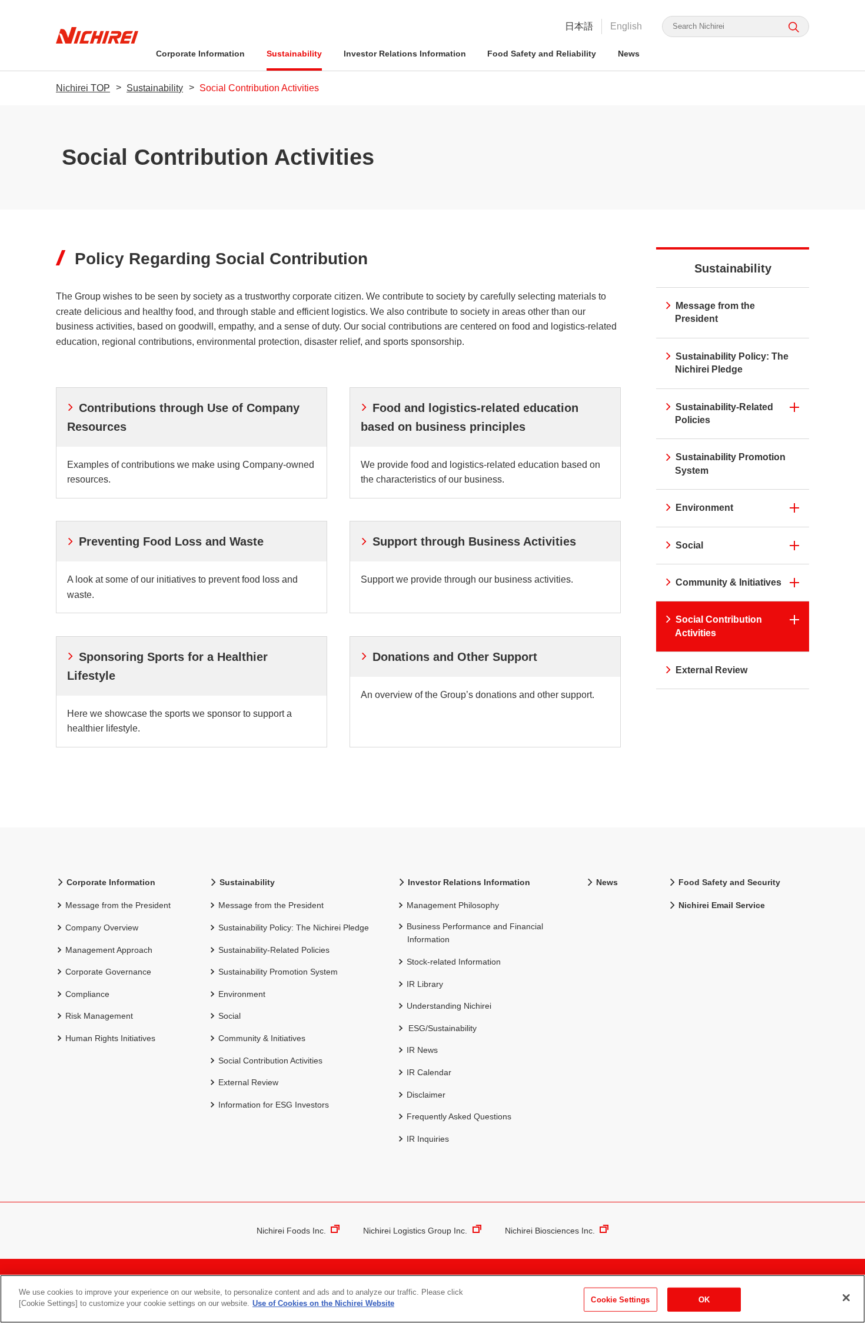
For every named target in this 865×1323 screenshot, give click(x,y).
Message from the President (715, 312)
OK (704, 1299)
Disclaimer (426, 1094)
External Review (711, 670)
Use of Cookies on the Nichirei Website (323, 1303)
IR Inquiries (428, 1139)
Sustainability (294, 53)
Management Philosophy (453, 905)
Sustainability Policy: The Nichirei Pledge (732, 362)
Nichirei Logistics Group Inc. (415, 1230)
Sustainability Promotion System (730, 463)
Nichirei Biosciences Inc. (550, 1230)
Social (689, 545)
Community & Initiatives (728, 582)
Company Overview (101, 927)
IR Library (425, 984)
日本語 (579, 26)
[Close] (846, 1298)
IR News (422, 1050)
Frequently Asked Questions (459, 1116)
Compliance (87, 994)
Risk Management (99, 1015)
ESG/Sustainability (442, 1028)
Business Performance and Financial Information (475, 933)
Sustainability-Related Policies (724, 413)
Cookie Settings (620, 1299)
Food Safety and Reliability (541, 53)
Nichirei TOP (83, 88)
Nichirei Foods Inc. (291, 1230)
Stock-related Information (454, 961)
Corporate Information (200, 53)
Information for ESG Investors (273, 1104)
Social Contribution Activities (718, 625)
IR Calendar (429, 1072)
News (629, 53)
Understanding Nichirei (449, 1005)
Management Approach (108, 950)
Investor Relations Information (405, 53)
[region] (432, 1299)
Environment (704, 508)
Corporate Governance (108, 971)
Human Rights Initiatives (110, 1038)
